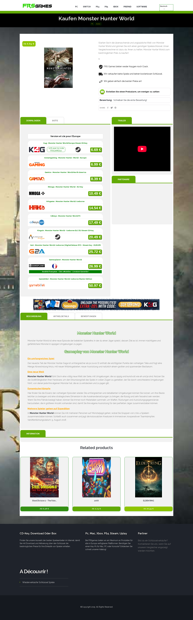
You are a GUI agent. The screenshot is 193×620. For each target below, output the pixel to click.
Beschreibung (33, 316)
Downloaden (33, 121)
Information (33, 434)
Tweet (112, 107)
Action (98, 24)
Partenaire (123, 179)
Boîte (55, 121)
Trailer (122, 121)
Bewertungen (88, 316)
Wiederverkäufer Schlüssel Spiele (38, 582)
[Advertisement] (142, 203)
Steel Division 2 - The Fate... (44, 501)
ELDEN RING (148, 501)
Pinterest (115, 107)
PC (92, 24)
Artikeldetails (61, 316)
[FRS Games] (37, 6)
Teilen (108, 107)
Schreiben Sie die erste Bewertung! (130, 100)
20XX (96, 501)
